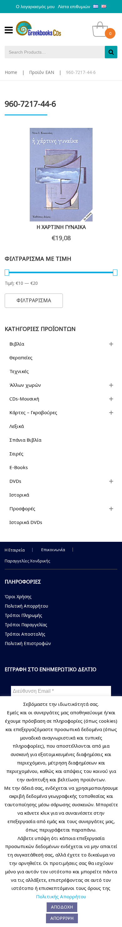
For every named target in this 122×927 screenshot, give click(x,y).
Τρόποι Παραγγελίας (26, 625)
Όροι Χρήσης (18, 596)
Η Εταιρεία (15, 550)
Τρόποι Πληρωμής (23, 615)
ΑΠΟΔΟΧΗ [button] (62, 907)
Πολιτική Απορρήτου (26, 606)
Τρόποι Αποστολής (25, 634)
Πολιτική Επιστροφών (28, 643)
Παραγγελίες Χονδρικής (27, 561)
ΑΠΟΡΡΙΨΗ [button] (62, 918)
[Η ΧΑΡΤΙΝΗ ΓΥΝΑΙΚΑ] (61, 174)
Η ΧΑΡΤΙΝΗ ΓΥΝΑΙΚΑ (61, 227)
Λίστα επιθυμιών (74, 6)
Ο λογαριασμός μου (35, 6)
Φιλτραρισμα (34, 300)
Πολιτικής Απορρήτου (61, 896)
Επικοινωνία (53, 549)
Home (11, 72)
